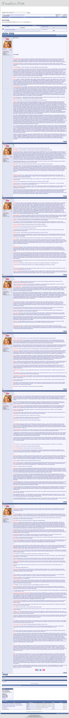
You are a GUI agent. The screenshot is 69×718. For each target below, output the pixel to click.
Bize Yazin (57, 713)
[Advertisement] (34, 8)
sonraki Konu (36, 683)
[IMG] (3, 694)
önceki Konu (32, 683)
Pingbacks (3, 696)
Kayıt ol (10, 17)
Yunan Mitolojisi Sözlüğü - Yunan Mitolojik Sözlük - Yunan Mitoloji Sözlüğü (11, 703)
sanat (3, 681)
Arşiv (64, 713)
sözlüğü (5, 681)
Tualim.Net (61, 713)
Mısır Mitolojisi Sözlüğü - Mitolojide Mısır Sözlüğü (8, 706)
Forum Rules (4, 698)
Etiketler (3, 680)
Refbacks (3, 697)
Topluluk (41, 17)
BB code (3, 693)
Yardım (24, 17)
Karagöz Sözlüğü (4, 707)
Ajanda (60, 17)
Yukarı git (66, 713)
